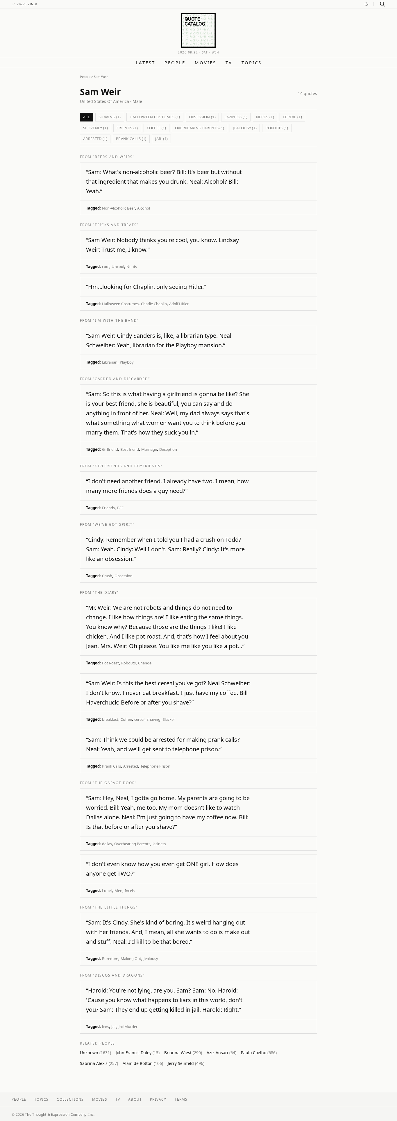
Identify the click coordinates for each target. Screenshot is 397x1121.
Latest (145, 62)
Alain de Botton (143, 1063)
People (174, 62)
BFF (120, 507)
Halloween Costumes (120, 303)
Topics (252, 62)
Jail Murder (128, 1026)
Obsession (124, 575)
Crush (107, 575)
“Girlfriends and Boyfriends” (127, 466)
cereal (139, 719)
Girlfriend (110, 449)
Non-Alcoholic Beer (118, 208)
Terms (181, 1099)
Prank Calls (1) (131, 138)
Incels (130, 890)
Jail (113, 1026)
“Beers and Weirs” (114, 156)
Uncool (118, 266)
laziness (159, 843)
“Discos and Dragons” (119, 975)
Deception (168, 449)
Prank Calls (111, 766)
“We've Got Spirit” (113, 524)
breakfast (110, 719)
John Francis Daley (138, 1052)
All (86, 116)
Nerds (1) (265, 116)
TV (229, 62)
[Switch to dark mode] (366, 4)
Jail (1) (161, 138)
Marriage (149, 449)
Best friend (129, 449)
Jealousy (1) (245, 127)
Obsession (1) (202, 116)
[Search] (382, 4)
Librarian (109, 362)
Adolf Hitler (179, 303)
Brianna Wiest (183, 1052)
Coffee (126, 719)
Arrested (130, 766)
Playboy (127, 362)
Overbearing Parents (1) (199, 127)
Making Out (131, 958)
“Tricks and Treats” (115, 224)
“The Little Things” (115, 907)
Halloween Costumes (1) (155, 116)
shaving (153, 719)
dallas (107, 843)
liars (105, 1026)
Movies (205, 62)
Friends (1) (127, 127)
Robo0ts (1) (276, 127)
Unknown (95, 1052)
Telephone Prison (155, 766)
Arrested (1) (95, 138)
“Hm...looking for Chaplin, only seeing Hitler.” (146, 287)
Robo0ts (128, 663)
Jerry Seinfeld (186, 1063)
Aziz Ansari (221, 1052)
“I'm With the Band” (116, 320)
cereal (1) (292, 116)
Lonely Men (112, 890)
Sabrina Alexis (99, 1063)
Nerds (131, 266)
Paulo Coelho (259, 1052)
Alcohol (143, 208)
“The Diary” (106, 592)
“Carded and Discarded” (121, 378)
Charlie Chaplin (154, 303)
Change (144, 663)
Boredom (110, 958)
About (135, 1099)
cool (105, 266)
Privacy (158, 1099)
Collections (70, 1099)
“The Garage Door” (115, 782)
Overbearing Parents (132, 843)
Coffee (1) (156, 127)
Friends (108, 507)
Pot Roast (110, 663)
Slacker (169, 719)
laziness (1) (235, 116)
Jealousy (151, 958)
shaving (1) (110, 116)
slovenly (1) (95, 127)
